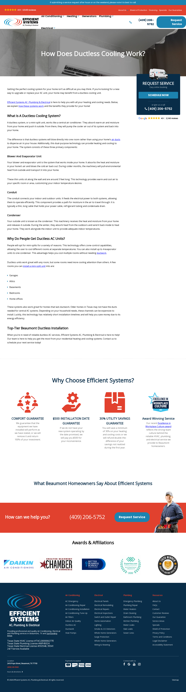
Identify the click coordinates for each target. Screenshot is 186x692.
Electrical (47, 28)
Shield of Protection (138, 10)
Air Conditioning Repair (75, 605)
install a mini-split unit (34, 266)
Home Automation (102, 621)
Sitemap (175, 680)
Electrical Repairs (101, 609)
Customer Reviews (161, 613)
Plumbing (105, 16)
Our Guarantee (175, 10)
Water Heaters (129, 609)
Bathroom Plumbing (132, 617)
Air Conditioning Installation (77, 609)
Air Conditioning (51, 16)
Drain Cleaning (129, 613)
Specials (163, 10)
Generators (89, 16)
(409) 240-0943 (13, 667)
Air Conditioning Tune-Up (76, 613)
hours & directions (14, 672)
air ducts (116, 139)
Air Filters (69, 617)
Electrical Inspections (103, 613)
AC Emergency (71, 601)
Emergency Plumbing (132, 601)
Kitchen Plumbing (131, 621)
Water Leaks (128, 625)
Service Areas (158, 621)
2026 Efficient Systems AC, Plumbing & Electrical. (29, 680)
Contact (156, 609)
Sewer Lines (128, 633)
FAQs (155, 605)
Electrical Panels (101, 601)
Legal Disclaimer (160, 640)
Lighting (97, 625)
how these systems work (31, 106)
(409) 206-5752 (159, 109)
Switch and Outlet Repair (105, 617)
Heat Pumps (70, 633)
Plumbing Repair (130, 605)
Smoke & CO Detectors (104, 629)
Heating (72, 16)
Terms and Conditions (162, 637)
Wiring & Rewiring (102, 644)
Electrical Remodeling (103, 605)
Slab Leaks (128, 629)
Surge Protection (101, 637)
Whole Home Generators (105, 633)
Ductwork (69, 629)
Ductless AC (70, 625)
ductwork (101, 253)
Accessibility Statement (163, 644)
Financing (153, 10)
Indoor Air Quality (73, 621)
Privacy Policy (158, 633)
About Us (157, 601)
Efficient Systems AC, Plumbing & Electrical (28, 102)
